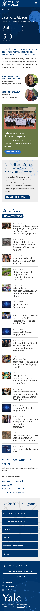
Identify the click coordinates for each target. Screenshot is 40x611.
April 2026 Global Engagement (21, 305)
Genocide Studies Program (12, 493)
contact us (20, 576)
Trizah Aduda (6, 94)
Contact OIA (5, 604)
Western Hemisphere (13, 545)
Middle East (8, 537)
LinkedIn (8, 583)
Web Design (20, 607)
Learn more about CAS (16, 197)
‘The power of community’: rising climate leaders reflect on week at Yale (25, 379)
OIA (18, 604)
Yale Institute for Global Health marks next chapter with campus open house (25, 346)
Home (3, 9)
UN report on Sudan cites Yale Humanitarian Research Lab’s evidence (25, 438)
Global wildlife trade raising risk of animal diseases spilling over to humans (25, 246)
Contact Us (12, 604)
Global (6, 554)
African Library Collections (12, 481)
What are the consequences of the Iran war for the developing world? (25, 363)
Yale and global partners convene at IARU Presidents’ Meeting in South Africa (25, 319)
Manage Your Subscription (20, 571)
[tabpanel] (20, 487)
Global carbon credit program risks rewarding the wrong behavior (24, 275)
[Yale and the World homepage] (10, 3)
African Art (6, 485)
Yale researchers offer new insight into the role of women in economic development (25, 395)
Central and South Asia (14, 513)
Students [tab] (17, 476)
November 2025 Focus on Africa (25, 450)
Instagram (9, 586)
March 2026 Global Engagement (22, 333)
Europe (6, 529)
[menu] (36, 3)
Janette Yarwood (7, 81)
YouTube (9, 590)
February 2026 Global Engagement (23, 409)
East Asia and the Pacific (14, 521)
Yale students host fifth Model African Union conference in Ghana (25, 292)
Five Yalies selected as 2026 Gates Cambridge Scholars (24, 261)
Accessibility (23, 604)
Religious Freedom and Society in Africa (16, 489)
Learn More (13, 152)
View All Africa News (12, 216)
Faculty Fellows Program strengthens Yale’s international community (25, 422)
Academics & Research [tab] (8, 476)
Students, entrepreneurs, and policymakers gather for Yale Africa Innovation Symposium (25, 229)
